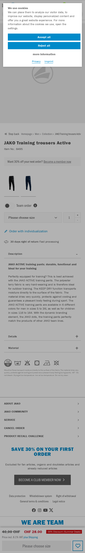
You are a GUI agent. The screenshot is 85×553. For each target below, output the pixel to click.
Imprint (49, 61)
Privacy (36, 61)
